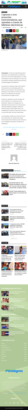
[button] (2, 6)
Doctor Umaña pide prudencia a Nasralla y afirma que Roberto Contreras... (17, 307)
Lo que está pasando (18, 269)
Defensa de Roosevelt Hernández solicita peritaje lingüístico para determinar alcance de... (18, 300)
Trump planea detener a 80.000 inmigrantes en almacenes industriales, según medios (17, 225)
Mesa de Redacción (7, 27)
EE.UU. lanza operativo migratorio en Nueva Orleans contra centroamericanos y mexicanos (18, 233)
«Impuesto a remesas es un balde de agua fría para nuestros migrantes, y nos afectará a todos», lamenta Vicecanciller (20, 146)
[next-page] (5, 198)
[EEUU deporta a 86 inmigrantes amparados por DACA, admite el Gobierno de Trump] (5, 218)
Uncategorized (8, 9)
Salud (3, 269)
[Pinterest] (14, 30)
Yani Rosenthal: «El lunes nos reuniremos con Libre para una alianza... (21, 273)
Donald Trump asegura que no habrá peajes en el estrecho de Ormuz (17, 192)
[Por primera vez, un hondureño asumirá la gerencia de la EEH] (5, 326)
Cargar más (13, 238)
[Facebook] (7, 30)
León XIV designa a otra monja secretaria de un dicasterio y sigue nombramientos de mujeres (7, 146)
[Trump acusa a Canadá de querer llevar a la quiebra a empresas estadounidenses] (5, 293)
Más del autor (17, 170)
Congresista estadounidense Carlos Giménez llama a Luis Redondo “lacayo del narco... (7, 258)
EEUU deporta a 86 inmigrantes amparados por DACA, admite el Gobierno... (17, 218)
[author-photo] (14, 161)
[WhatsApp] (17, 30)
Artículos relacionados (7, 170)
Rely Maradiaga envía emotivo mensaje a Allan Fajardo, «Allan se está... (18, 319)
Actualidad (4, 253)
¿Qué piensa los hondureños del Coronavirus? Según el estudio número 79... (17, 333)
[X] (10, 30)
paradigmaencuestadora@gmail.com (17, 393)
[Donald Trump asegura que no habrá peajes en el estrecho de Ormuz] (5, 192)
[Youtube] (21, 402)
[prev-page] (2, 198)
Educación (17, 253)
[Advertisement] (14, 62)
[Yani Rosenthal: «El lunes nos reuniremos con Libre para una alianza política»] (21, 266)
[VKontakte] (17, 402)
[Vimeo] (14, 402)
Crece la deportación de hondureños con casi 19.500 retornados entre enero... (16, 211)
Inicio (2, 9)
